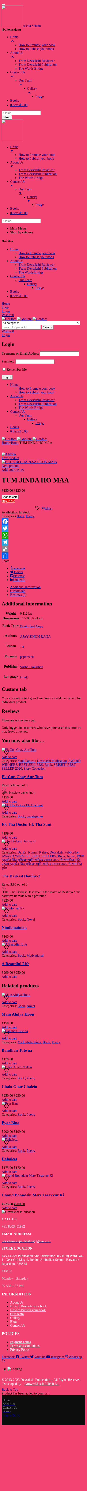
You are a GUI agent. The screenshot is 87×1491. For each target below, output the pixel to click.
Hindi (24, 677)
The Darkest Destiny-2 (21, 876)
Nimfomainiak (14, 927)
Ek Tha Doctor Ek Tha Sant (26, 824)
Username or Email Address (20, 353)
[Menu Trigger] (3, 4)
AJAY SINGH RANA (35, 636)
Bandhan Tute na (17, 1050)
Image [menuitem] (39, 96)
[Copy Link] (43, 548)
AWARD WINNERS (16, 856)
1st (22, 646)
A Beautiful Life (15, 964)
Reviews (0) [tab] (18, 594)
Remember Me (16, 369)
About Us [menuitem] (16, 52)
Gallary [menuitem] (32, 88)
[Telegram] (43, 542)
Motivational (35, 955)
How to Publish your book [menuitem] (36, 49)
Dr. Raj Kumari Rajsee (33, 852)
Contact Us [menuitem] (17, 72)
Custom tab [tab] (17, 591)
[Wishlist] (7, 752)
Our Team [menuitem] (25, 80)
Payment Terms (20, 1342)
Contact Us (17, 1325)
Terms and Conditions (24, 1346)
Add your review (13, 469)
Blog (13, 1321)
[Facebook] (43, 521)
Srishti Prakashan (31, 667)
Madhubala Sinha (29, 1042)
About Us (16, 1302)
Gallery (15, 1318)
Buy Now (8, 501)
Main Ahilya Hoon (18, 1014)
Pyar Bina (10, 1122)
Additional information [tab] (25, 587)
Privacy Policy (20, 1349)
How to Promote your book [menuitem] (37, 45)
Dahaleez (9, 1159)
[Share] (43, 555)
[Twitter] (43, 528)
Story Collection (34, 768)
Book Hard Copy (31, 626)
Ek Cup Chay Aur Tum (22, 777)
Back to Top (10, 1389)
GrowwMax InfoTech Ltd (41, 1384)
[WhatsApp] (43, 535)
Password (8, 361)
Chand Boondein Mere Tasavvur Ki (33, 1195)
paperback (27, 657)
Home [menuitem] (14, 37)
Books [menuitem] (14, 100)
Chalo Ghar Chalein (19, 1086)
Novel (71, 856)
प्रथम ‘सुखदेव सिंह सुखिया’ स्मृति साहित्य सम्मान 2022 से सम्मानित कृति (43, 858)
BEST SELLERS (31, 764)
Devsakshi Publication (52, 761)
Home (6, 442)
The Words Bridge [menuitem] (31, 68)
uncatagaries (35, 816)
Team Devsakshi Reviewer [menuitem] (36, 61)
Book (14, 442)
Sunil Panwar (26, 761)
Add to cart (10, 496)
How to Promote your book (28, 1306)
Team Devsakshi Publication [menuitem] (38, 64)
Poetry (30, 516)
